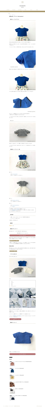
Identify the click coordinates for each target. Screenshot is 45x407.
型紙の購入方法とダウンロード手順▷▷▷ (14, 240)
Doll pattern (11, 357)
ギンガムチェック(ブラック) (15, 200)
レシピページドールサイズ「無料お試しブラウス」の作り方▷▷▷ (15, 319)
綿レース (14, 206)
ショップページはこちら (22, 235)
